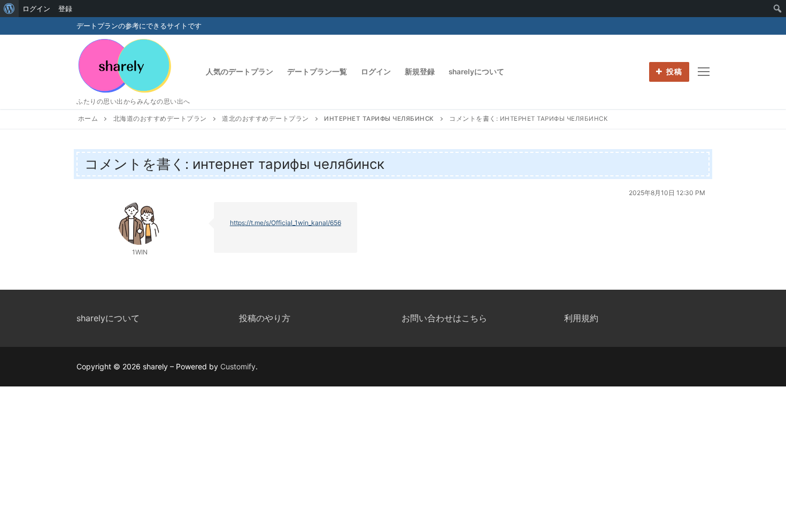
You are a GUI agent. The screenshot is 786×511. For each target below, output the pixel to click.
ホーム (88, 118)
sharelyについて (108, 318)
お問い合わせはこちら (444, 318)
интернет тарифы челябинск (379, 118)
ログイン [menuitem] (36, 8)
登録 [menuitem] (65, 8)
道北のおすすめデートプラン (265, 118)
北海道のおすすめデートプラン (160, 118)
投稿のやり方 (264, 318)
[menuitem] (9, 8)
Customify (238, 366)
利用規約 (581, 318)
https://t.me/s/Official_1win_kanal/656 (285, 223)
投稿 (673, 71)
